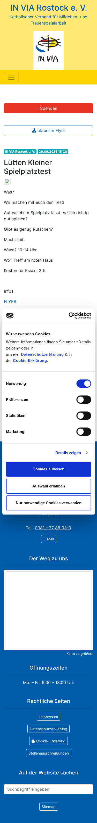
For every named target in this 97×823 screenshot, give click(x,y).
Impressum (48, 717)
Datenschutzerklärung (42, 354)
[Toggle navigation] (11, 77)
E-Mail (48, 539)
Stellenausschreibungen (48, 753)
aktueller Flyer (50, 130)
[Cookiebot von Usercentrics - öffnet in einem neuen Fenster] (69, 315)
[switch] (83, 399)
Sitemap (49, 806)
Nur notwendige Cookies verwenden (48, 503)
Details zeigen (68, 453)
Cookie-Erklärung (30, 360)
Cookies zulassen (48, 469)
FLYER (10, 301)
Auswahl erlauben (48, 486)
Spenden (48, 108)
